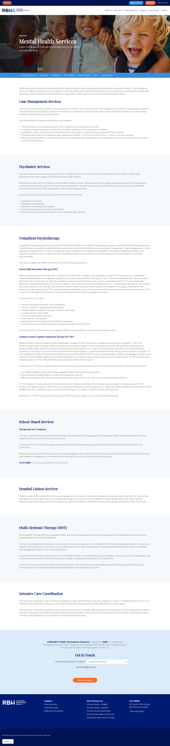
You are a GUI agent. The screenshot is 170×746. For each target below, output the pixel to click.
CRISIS (7, 3)
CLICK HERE (25, 463)
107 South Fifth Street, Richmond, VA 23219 (139, 705)
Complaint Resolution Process (100, 718)
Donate (150, 3)
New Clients (136, 3)
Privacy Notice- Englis (97, 704)
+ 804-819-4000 (162, 3)
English (6, 741)
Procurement (50, 704)
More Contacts (85, 680)
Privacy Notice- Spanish (97, 708)
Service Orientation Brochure (100, 714)
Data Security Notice (53, 711)
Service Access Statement (99, 711)
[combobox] (8, 741)
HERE (104, 642)
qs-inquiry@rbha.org (86, 667)
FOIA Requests (51, 708)
